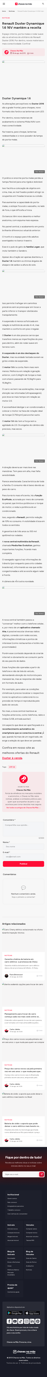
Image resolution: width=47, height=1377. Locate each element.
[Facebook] (9, 1322)
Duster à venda (12, 758)
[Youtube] (14, 1322)
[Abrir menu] (4, 4)
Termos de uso (12, 1363)
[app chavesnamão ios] (32, 1313)
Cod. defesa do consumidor (17, 1214)
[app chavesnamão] (15, 1313)
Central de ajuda (13, 1292)
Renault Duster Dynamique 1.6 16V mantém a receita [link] (31, 11)
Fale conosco (12, 1202)
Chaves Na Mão (23, 790)
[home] (23, 1352)
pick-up (12, 767)
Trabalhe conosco (13, 1210)
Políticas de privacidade (31, 1363)
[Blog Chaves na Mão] (23, 4)
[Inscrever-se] (41, 1174)
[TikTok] (20, 1322)
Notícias (12, 11)
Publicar (23, 864)
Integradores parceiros (15, 1206)
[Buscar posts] (43, 4)
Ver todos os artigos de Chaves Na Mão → (23, 808)
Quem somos (12, 1198)
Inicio (4, 11)
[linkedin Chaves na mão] (32, 1322)
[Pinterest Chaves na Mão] (37, 1322)
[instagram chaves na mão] (26, 1322)
